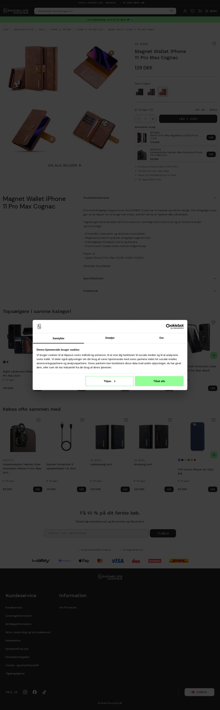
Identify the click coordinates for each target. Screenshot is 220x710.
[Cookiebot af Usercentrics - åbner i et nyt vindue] (168, 326)
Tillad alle (159, 380)
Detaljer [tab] (110, 337)
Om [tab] (161, 337)
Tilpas (107, 380)
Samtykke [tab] (58, 338)
